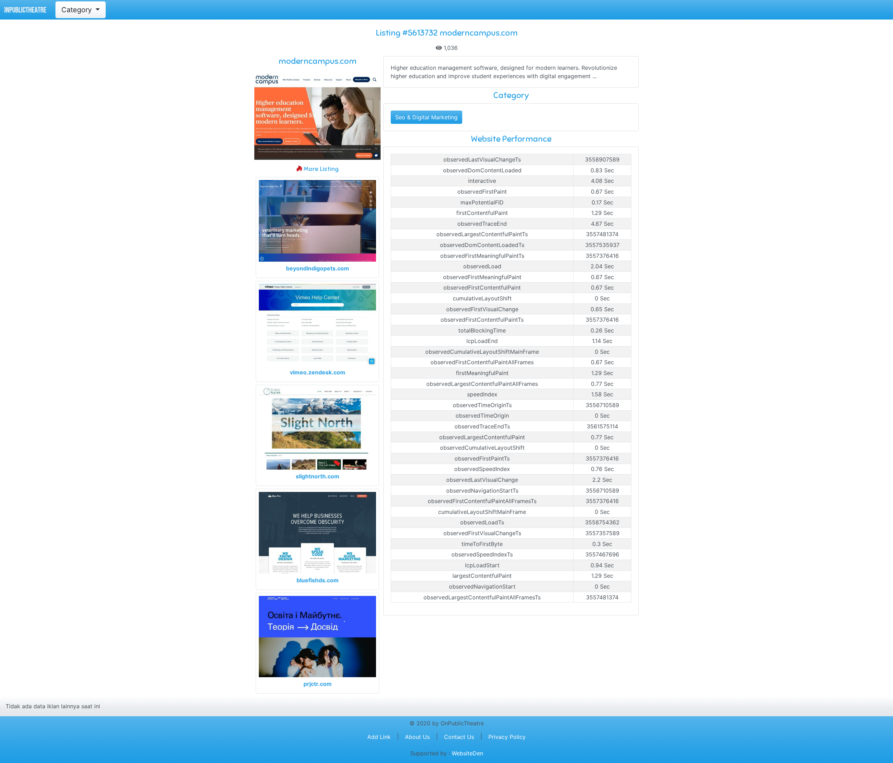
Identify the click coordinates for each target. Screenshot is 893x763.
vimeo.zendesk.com (317, 372)
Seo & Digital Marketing (426, 117)
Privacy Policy (507, 736)
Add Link (379, 736)
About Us (417, 736)
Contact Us (459, 736)
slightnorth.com (317, 476)
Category (77, 10)
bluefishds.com (318, 580)
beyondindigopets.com (317, 268)
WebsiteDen (467, 753)
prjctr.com (317, 683)
